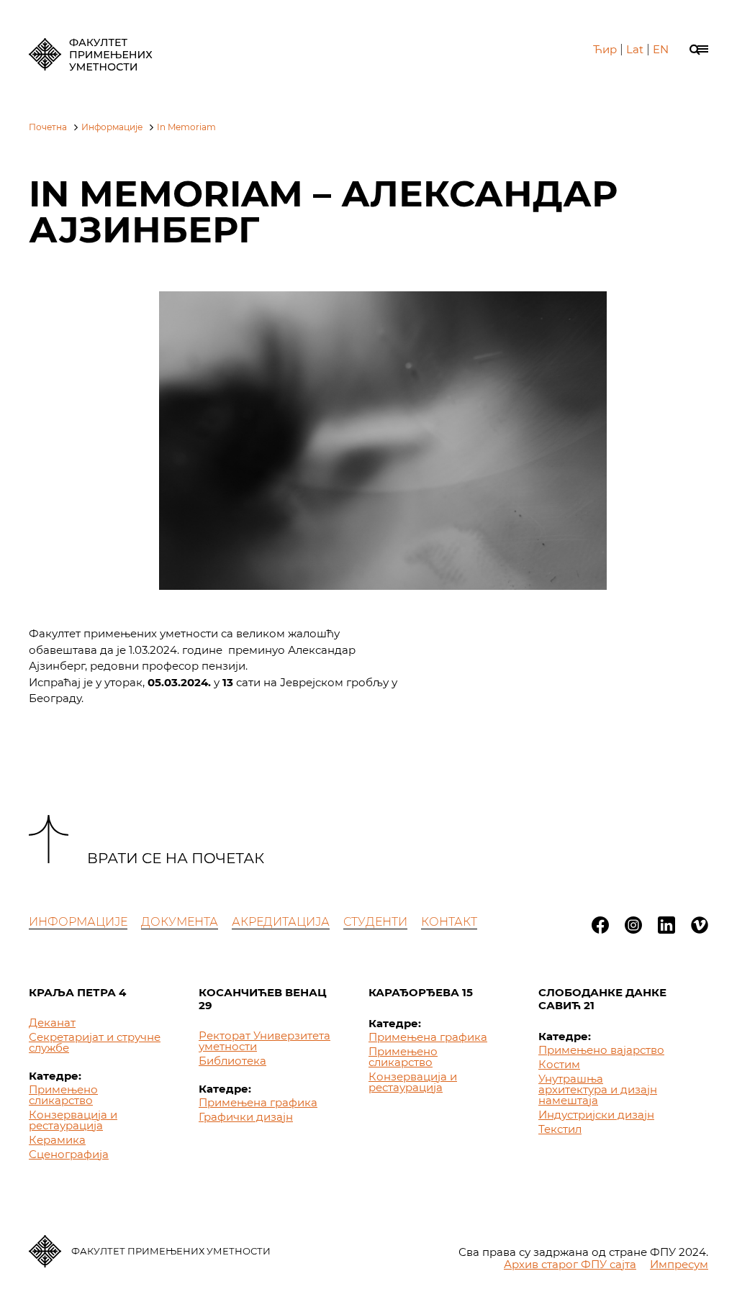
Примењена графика (258, 1102)
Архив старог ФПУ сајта (570, 1264)
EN (661, 49)
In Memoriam (186, 127)
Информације (112, 127)
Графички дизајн (246, 1116)
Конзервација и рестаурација (73, 1120)
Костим (559, 1064)
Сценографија (69, 1154)
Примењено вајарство (601, 1049)
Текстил (560, 1129)
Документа (179, 922)
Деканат (52, 1022)
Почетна (48, 127)
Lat (634, 49)
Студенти (375, 922)
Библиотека (232, 1060)
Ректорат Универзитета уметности (264, 1041)
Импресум (679, 1264)
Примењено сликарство (63, 1095)
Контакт (449, 922)
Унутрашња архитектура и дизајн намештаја (597, 1089)
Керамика (57, 1139)
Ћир (605, 49)
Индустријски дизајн (596, 1114)
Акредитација (281, 922)
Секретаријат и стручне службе (94, 1042)
